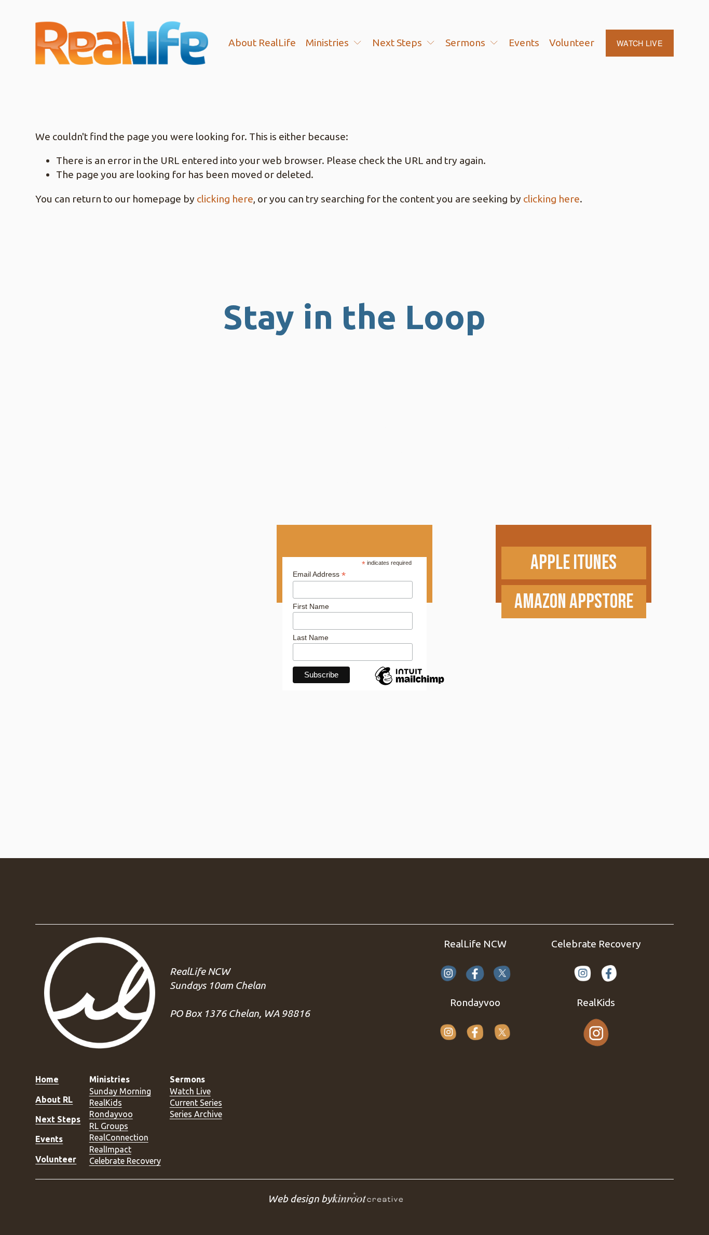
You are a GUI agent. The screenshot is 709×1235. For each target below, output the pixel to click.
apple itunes (573, 563)
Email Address (319, 574)
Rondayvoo (111, 1114)
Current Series (196, 1102)
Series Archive (196, 1114)
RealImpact (110, 1149)
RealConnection (118, 1137)
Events (524, 42)
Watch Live (190, 1091)
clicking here (225, 199)
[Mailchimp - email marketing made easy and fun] (409, 685)
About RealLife (262, 42)
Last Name (311, 637)
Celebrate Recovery (125, 1160)
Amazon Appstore (573, 602)
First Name (311, 606)
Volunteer (571, 42)
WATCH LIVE (640, 43)
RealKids (105, 1102)
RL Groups (108, 1126)
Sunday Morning (120, 1091)
